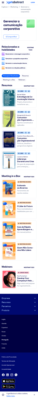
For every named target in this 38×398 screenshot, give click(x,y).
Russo (3, 331)
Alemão (4, 323)
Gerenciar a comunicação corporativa (26, 9)
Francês (4, 344)
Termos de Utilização (8, 361)
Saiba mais (10, 396)
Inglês (3, 319)
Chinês (4, 335)
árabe (3, 348)
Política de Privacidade (9, 357)
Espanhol (5, 327)
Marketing (14, 7)
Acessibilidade (6, 369)
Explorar (5, 7)
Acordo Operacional (8, 365)
